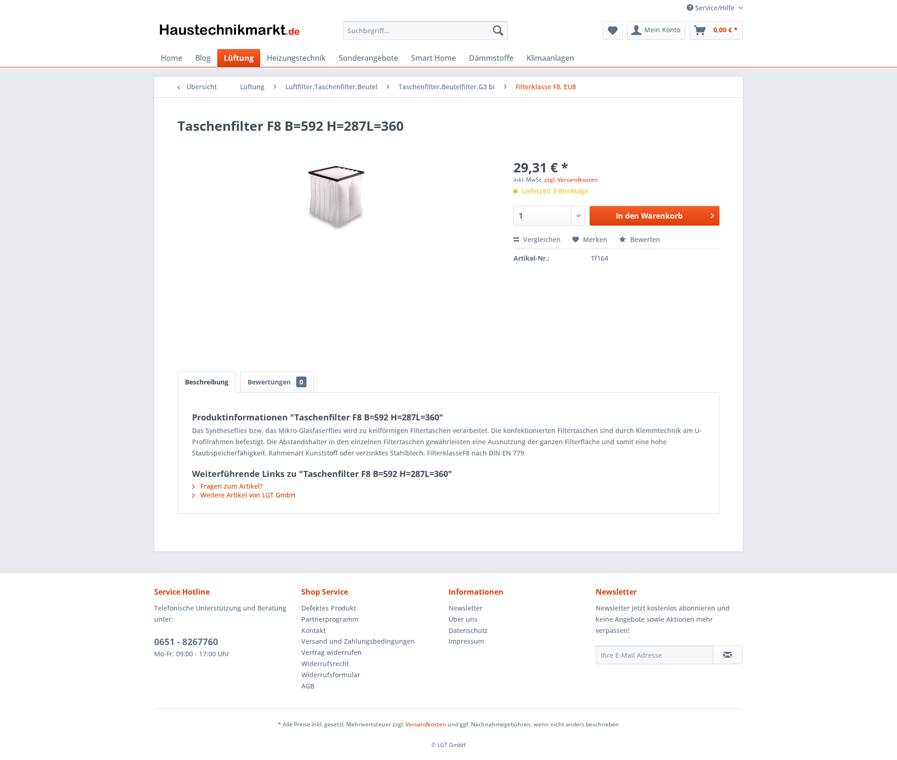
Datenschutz (468, 630)
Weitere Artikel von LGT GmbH (247, 494)
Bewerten (644, 239)
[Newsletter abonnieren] (727, 655)
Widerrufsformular (330, 674)
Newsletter (465, 608)
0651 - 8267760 (186, 642)
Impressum (466, 641)
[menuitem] (425, 30)
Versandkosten (426, 724)
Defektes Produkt (328, 608)
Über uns (462, 619)
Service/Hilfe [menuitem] (714, 7)
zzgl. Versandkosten (571, 180)
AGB (307, 686)
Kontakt (313, 630)
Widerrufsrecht (325, 663)
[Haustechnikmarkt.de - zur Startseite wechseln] (229, 32)
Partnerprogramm (329, 619)
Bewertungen (275, 381)
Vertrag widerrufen (331, 652)
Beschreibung (206, 381)
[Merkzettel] (613, 30)
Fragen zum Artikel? (231, 486)
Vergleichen (541, 239)
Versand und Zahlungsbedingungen (358, 641)
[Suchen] (498, 30)
